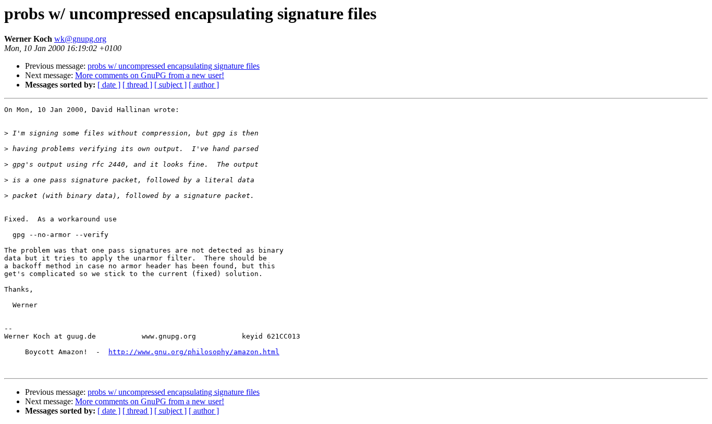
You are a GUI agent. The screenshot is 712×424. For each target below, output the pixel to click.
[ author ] (204, 84)
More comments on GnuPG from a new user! (149, 75)
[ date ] (108, 84)
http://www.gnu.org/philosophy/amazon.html (193, 352)
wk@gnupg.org (80, 38)
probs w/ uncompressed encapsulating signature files (174, 65)
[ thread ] (137, 84)
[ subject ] (170, 84)
